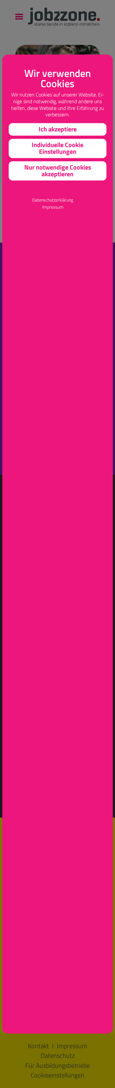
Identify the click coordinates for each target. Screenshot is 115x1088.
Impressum (53, 207)
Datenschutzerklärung (52, 200)
